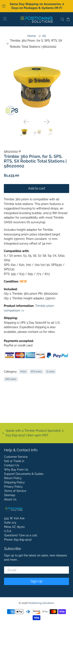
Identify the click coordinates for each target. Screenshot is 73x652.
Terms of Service (15, 491)
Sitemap (9, 495)
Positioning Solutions (41, 603)
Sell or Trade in (14, 461)
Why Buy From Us (16, 469)
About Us (10, 499)
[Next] (46, 122)
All (44, 36)
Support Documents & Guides (23, 473)
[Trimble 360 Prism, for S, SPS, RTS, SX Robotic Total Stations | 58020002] (36, 87)
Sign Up (36, 581)
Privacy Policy (13, 486)
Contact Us (11, 465)
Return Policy (13, 478)
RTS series (36, 371)
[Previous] (27, 122)
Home (31, 36)
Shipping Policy (14, 482)
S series (50, 371)
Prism (23, 371)
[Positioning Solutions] (36, 19)
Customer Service (16, 456)
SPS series (10, 379)
